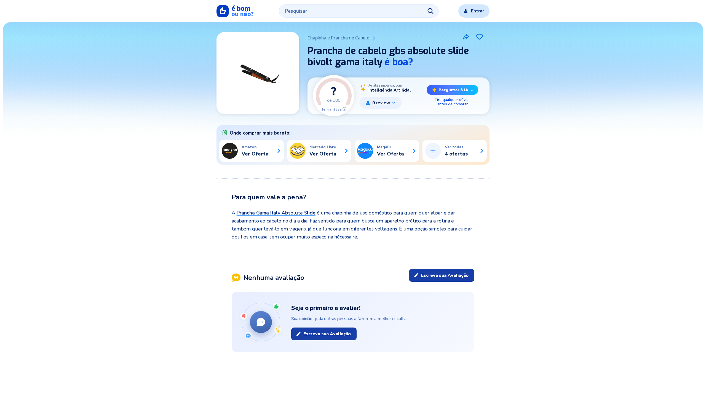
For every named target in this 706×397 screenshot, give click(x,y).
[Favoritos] (479, 36)
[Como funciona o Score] (344, 108)
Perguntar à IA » (455, 90)
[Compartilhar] (466, 36)
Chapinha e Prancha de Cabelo (338, 38)
